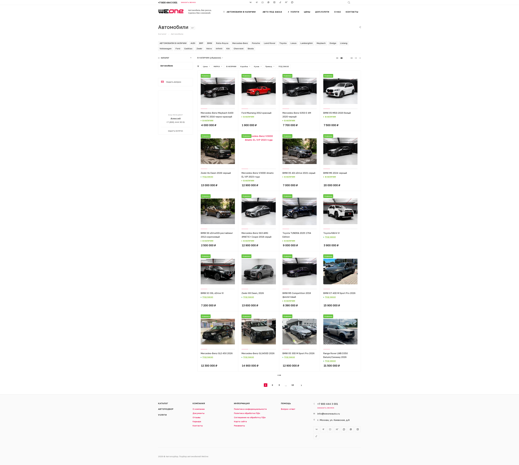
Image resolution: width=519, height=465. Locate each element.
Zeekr (199, 48)
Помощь (286, 403)
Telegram (323, 429)
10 (293, 385)
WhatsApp (269, 2)
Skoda (251, 48)
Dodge (333, 43)
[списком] (356, 57)
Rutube (287, 2)
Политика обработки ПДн (247, 413)
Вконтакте (316, 429)
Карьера (197, 421)
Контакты (198, 425)
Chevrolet (239, 48)
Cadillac (188, 48)
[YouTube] (263, 2)
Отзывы (196, 417)
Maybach (321, 43)
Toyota (283, 43)
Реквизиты (239, 425)
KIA (228, 48)
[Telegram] (257, 2)
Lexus (293, 43)
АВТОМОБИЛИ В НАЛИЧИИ (173, 43)
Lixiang (343, 43)
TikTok (281, 2)
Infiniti (219, 48)
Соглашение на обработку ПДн (250, 417)
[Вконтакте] (251, 2)
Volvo (209, 48)
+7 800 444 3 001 (167, 2)
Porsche (256, 43)
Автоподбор (165, 409)
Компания (199, 403)
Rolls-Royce (222, 43)
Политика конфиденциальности (250, 409)
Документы (198, 413)
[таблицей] (360, 57)
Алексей (176, 118)
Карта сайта (240, 421)
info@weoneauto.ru (328, 413)
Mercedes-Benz (240, 43)
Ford (178, 48)
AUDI (193, 43)
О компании (199, 409)
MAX (292, 2)
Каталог (163, 403)
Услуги (162, 415)
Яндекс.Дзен (275, 2)
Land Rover (269, 43)
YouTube (330, 429)
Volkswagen (166, 48)
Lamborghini (306, 43)
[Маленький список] (337, 57)
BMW (209, 43)
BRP (201, 43)
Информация (242, 403)
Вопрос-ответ (288, 409)
